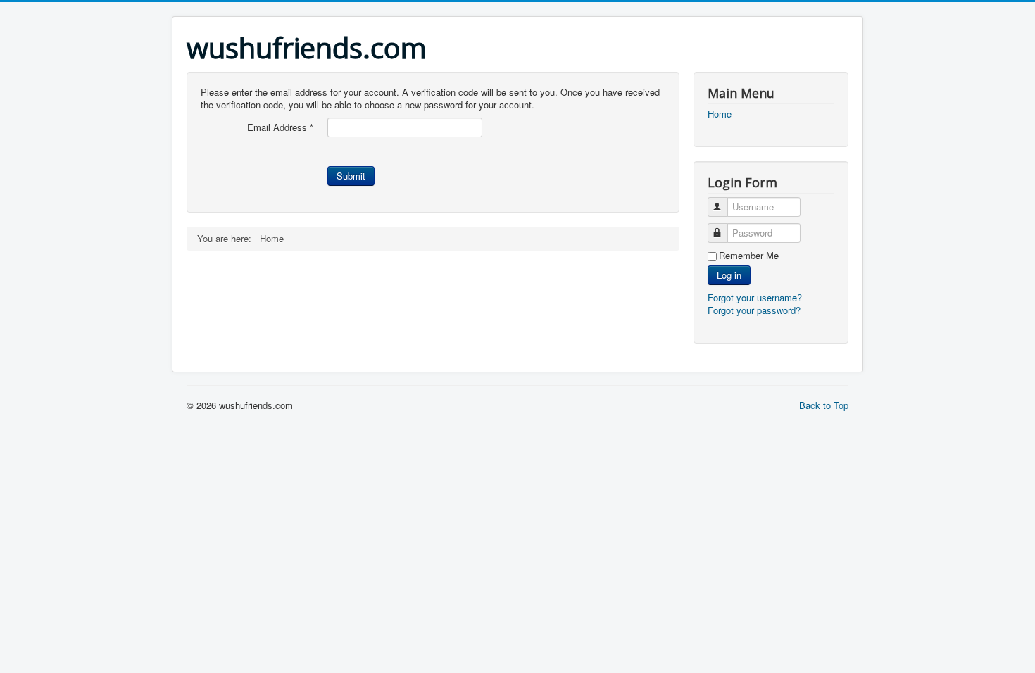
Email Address (280, 127)
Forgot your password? (754, 310)
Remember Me (749, 255)
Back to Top (823, 405)
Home (720, 114)
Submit (351, 175)
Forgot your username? (755, 297)
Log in (729, 275)
